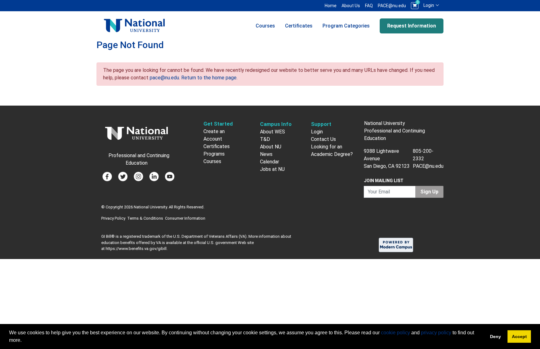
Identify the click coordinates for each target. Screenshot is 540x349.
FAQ (369, 5)
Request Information (411, 26)
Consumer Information (185, 218)
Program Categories (346, 26)
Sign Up (429, 192)
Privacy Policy (113, 218)
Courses (265, 26)
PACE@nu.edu (392, 5)
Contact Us (323, 139)
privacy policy (436, 332)
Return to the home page (209, 78)
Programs (214, 154)
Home (331, 5)
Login (429, 5)
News (266, 154)
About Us (351, 5)
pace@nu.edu (164, 78)
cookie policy (395, 332)
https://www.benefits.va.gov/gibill (136, 248)
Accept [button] (519, 336)
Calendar (269, 162)
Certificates (298, 26)
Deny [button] (495, 336)
